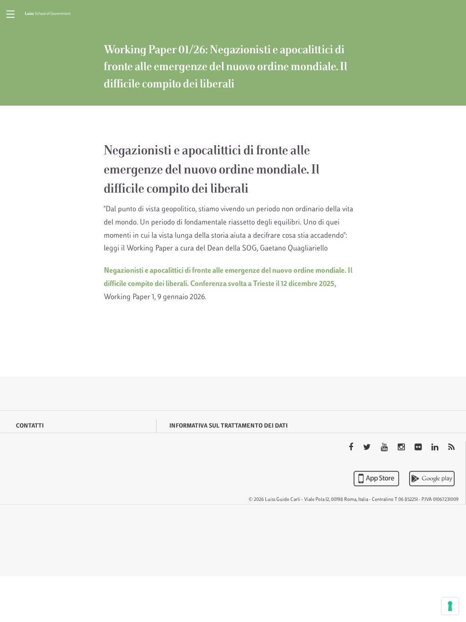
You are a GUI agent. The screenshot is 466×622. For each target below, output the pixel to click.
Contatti (30, 426)
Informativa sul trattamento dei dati (228, 426)
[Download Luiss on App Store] (377, 478)
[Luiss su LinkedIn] (435, 448)
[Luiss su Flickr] (419, 448)
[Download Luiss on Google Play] (432, 478)
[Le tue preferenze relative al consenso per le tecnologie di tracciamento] (450, 606)
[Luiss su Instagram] (402, 448)
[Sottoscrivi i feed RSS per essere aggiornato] (451, 448)
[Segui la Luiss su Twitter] (368, 448)
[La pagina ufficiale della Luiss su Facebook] (352, 448)
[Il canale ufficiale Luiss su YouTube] (385, 448)
